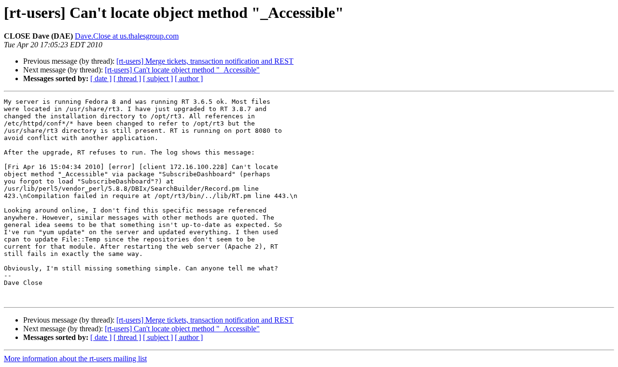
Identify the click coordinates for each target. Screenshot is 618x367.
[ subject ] (158, 78)
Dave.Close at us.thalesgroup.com (127, 36)
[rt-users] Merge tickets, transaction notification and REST (205, 61)
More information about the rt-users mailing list (75, 358)
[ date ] (101, 78)
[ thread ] (127, 78)
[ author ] (189, 78)
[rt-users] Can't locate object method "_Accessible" (182, 70)
